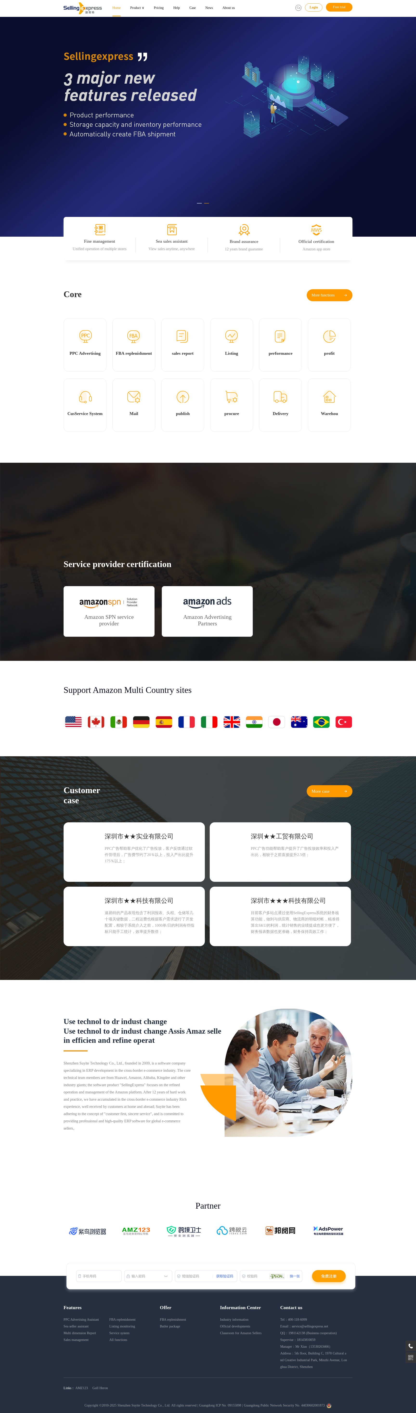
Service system (119, 1333)
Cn (298, 7)
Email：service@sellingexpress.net (304, 1326)
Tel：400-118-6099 (293, 1319)
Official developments (235, 1326)
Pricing (159, 8)
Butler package (170, 1326)
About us (228, 8)
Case (192, 8)
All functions (118, 1340)
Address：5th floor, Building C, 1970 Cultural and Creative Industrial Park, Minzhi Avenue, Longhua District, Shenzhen (313, 1360)
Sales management (76, 1340)
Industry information (234, 1319)
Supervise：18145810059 (297, 1340)
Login (314, 7)
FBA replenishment (122, 1319)
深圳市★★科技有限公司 (139, 900)
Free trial (339, 7)
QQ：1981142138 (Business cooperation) (308, 1333)
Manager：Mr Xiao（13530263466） (306, 1346)
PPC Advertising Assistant (81, 1319)
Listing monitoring (122, 1326)
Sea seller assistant (76, 1326)
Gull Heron (100, 1388)
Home (116, 8)
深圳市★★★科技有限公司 (288, 900)
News (209, 8)
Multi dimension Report (80, 1333)
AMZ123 (82, 1388)
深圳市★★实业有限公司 (139, 836)
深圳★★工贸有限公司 (282, 836)
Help (176, 8)
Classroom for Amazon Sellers (240, 1333)
